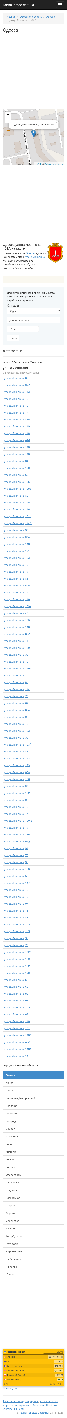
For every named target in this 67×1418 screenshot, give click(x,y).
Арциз (9, 1082)
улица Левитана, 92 (16, 786)
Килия (9, 1144)
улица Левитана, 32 (16, 654)
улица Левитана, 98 (16, 800)
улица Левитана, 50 (16, 876)
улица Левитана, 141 (17, 412)
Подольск (11, 1190)
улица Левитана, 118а (17, 544)
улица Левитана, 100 (17, 647)
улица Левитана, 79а (17, 502)
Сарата (10, 1213)
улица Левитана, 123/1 (18, 730)
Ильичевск (12, 1136)
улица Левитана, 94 (16, 903)
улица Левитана (35, 257)
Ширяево (11, 1266)
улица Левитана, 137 (17, 890)
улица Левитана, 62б (17, 440)
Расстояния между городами (20, 1401)
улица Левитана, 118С (18, 1035)
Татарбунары (14, 1236)
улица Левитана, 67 (16, 703)
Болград (11, 1121)
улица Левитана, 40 (16, 724)
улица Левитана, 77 (16, 571)
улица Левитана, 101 (17, 405)
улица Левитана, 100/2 (18, 820)
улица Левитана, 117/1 (18, 883)
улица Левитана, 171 (17, 827)
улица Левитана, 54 (16, 938)
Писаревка (12, 1182)
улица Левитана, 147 (17, 813)
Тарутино (11, 1228)
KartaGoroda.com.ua (18, 4)
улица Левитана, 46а (17, 419)
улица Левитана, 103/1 (18, 744)
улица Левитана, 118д (17, 454)
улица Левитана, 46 (16, 751)
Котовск (10, 1167)
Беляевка (11, 1105)
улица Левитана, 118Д (17, 1049)
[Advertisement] (33, 73)
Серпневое (12, 1220)
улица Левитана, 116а (17, 627)
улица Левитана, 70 (16, 661)
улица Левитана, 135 (17, 834)
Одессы (30, 253)
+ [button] (8, 114)
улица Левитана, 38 (16, 862)
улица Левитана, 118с (17, 447)
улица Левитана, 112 (17, 758)
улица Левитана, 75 (16, 696)
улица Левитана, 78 (16, 855)
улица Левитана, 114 (17, 689)
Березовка (12, 1113)
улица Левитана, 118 (17, 433)
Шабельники (13, 1259)
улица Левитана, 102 (17, 966)
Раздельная (13, 1197)
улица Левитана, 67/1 (17, 385)
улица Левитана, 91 (16, 848)
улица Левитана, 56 (16, 979)
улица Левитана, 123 (17, 765)
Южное (10, 1274)
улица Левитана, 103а (17, 606)
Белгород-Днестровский (20, 1098)
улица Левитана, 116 (17, 509)
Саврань (11, 1205)
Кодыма (10, 1159)
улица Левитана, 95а (17, 537)
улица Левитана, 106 (17, 779)
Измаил (10, 1128)
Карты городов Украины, (34, 1412)
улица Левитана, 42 (16, 896)
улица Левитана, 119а (17, 668)
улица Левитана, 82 (16, 495)
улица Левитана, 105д (17, 620)
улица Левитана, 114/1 (18, 523)
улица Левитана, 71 (16, 641)
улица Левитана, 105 (17, 481)
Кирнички (11, 1151)
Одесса (50, 16)
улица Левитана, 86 (16, 578)
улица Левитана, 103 (17, 558)
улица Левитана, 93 (16, 717)
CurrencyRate (11, 1388)
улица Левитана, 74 (16, 945)
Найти (13, 338)
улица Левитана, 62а (17, 585)
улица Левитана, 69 (16, 475)
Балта (9, 1090)
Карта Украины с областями (28, 1405)
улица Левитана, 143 (17, 924)
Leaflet (38, 163)
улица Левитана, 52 (16, 993)
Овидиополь (13, 1174)
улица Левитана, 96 (16, 1000)
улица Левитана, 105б (17, 488)
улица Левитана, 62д (17, 841)
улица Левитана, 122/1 (18, 952)
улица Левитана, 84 (16, 682)
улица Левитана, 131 (17, 910)
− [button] (8, 120)
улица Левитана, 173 (17, 973)
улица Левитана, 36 (16, 737)
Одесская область (31, 16)
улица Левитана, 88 (16, 917)
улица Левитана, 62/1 (17, 634)
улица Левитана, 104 (17, 807)
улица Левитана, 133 (17, 869)
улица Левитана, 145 (17, 931)
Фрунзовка (12, 1243)
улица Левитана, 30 (16, 530)
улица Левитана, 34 (16, 461)
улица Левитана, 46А (17, 1042)
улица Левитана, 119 (17, 426)
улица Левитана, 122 (17, 793)
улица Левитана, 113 (17, 392)
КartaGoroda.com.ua (53, 163)
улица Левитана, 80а (17, 772)
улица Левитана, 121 (17, 551)
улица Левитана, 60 (16, 986)
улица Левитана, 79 (16, 398)
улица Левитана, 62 (16, 378)
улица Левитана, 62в (17, 710)
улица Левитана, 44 (16, 613)
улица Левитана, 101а (17, 516)
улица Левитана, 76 (16, 592)
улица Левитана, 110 (17, 599)
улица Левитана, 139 (17, 959)
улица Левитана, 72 (16, 564)
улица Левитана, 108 (17, 468)
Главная (11, 16)
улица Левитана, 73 (16, 675)
